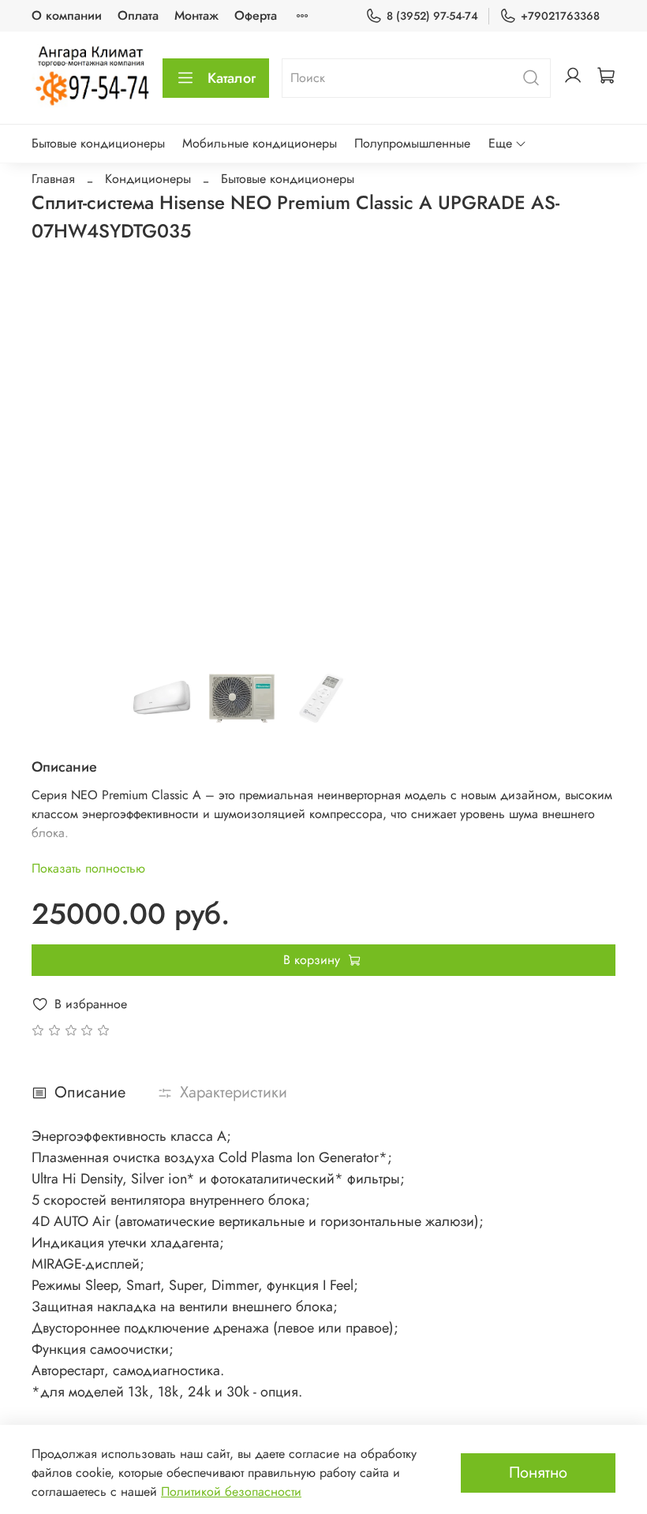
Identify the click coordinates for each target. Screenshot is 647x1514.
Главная (53, 179)
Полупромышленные (412, 143)
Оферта (255, 15)
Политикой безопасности (231, 1491)
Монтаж (196, 15)
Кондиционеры (148, 179)
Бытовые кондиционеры (98, 143)
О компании (67, 15)
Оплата (138, 15)
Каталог (232, 78)
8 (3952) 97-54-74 (432, 16)
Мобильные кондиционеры (259, 143)
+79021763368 (560, 16)
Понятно (538, 1472)
